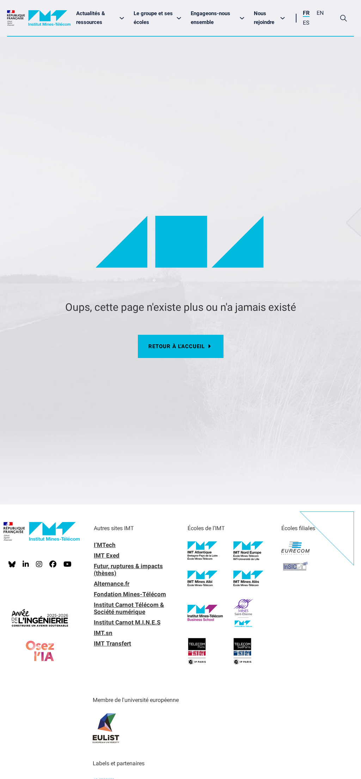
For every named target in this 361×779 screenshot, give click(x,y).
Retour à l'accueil (176, 346)
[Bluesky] (12, 564)
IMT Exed (107, 555)
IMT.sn (103, 632)
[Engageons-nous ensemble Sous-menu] (243, 18)
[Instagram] (39, 564)
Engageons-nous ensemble (210, 18)
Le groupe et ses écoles (153, 18)
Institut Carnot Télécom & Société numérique (129, 608)
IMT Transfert (112, 643)
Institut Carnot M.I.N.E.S (127, 622)
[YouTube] (67, 564)
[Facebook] (52, 564)
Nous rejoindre (264, 18)
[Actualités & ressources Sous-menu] (123, 18)
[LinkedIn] (26, 564)
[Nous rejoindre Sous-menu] (284, 18)
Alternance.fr (111, 583)
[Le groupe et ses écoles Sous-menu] (180, 18)
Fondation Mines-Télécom (130, 594)
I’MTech (105, 544)
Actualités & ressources (90, 18)
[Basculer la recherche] (343, 18)
